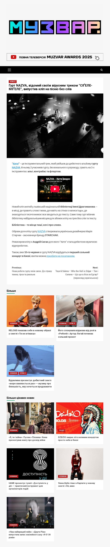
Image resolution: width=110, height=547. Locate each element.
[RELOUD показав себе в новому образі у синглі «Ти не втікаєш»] (30, 311)
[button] (9, 69)
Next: (77, 272)
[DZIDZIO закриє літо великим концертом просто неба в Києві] (79, 418)
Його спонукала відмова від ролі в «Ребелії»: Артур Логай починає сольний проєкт (77, 333)
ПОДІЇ (61, 430)
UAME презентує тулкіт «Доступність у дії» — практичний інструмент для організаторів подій (28, 486)
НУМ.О (12, 81)
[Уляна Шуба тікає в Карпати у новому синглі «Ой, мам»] (79, 464)
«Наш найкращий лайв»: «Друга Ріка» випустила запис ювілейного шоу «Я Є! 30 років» (30, 535)
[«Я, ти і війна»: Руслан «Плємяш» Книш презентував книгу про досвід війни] (30, 418)
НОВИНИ (13, 323)
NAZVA (16, 167)
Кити (16, 163)
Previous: (32, 271)
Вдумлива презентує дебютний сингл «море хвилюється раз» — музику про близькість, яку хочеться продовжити (30, 383)
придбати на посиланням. (61, 255)
